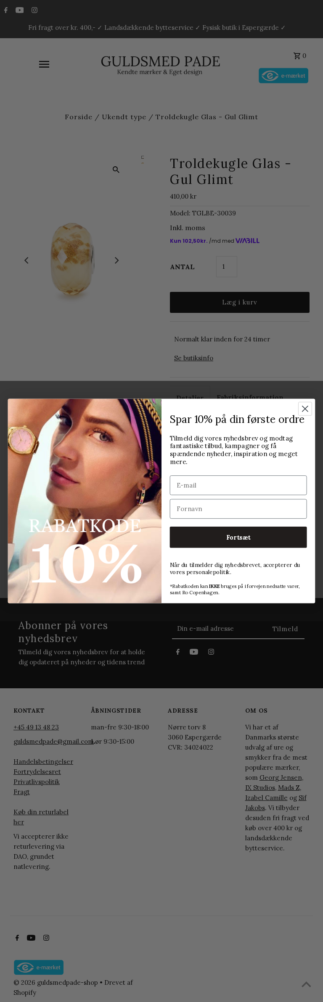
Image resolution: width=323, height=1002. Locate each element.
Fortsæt (238, 537)
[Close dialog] (305, 409)
